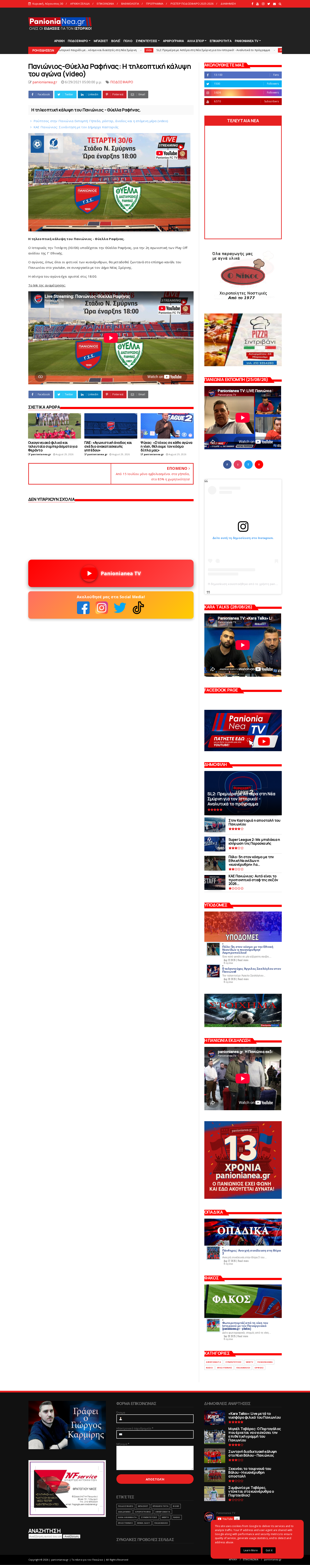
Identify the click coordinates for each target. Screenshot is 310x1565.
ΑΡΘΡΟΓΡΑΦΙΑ (173, 41)
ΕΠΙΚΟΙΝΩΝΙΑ (105, 3)
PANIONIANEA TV (247, 41)
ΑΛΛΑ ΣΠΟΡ (195, 41)
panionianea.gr (273, 1559)
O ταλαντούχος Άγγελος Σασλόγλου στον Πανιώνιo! (251, 970)
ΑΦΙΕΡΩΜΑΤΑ (213, 1362)
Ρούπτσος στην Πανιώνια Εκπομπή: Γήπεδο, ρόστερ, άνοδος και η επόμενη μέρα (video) (101, 121)
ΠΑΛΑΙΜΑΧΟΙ (243, 1367)
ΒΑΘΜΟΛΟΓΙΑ (130, 3)
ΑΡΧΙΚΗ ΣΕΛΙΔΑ (80, 3)
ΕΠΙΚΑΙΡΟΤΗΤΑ (220, 41)
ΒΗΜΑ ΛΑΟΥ (143, 1523)
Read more (243, 960)
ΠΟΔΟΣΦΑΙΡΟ (78, 41)
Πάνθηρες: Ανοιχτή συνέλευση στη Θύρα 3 (251, 1251)
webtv (249, 1362)
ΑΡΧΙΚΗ (59, 41)
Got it (269, 1550)
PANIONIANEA (265, 1362)
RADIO (209, 1367)
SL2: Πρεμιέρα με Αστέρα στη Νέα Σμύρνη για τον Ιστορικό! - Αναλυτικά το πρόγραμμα (131, 50)
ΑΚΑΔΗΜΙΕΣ (124, 1511)
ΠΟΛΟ (128, 41)
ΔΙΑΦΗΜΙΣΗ (228, 3)
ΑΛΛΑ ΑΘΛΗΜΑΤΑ (127, 1517)
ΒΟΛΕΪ (115, 41)
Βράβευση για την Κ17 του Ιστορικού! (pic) (235, 50)
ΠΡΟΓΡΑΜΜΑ (154, 3)
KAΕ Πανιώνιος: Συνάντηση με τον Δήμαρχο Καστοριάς (76, 127)
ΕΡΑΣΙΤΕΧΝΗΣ (224, 1367)
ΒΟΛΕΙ (176, 1506)
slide (67, 50)
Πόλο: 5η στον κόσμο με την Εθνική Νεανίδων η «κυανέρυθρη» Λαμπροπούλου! (248, 949)
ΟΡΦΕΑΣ (259, 1367)
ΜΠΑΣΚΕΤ (101, 41)
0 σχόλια (228, 962)
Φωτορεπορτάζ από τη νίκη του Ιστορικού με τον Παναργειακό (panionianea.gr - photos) (245, 1325)
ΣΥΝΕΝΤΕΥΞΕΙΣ (146, 41)
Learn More (251, 1550)
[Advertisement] (205, 23)
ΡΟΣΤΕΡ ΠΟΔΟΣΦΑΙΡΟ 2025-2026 (192, 3)
